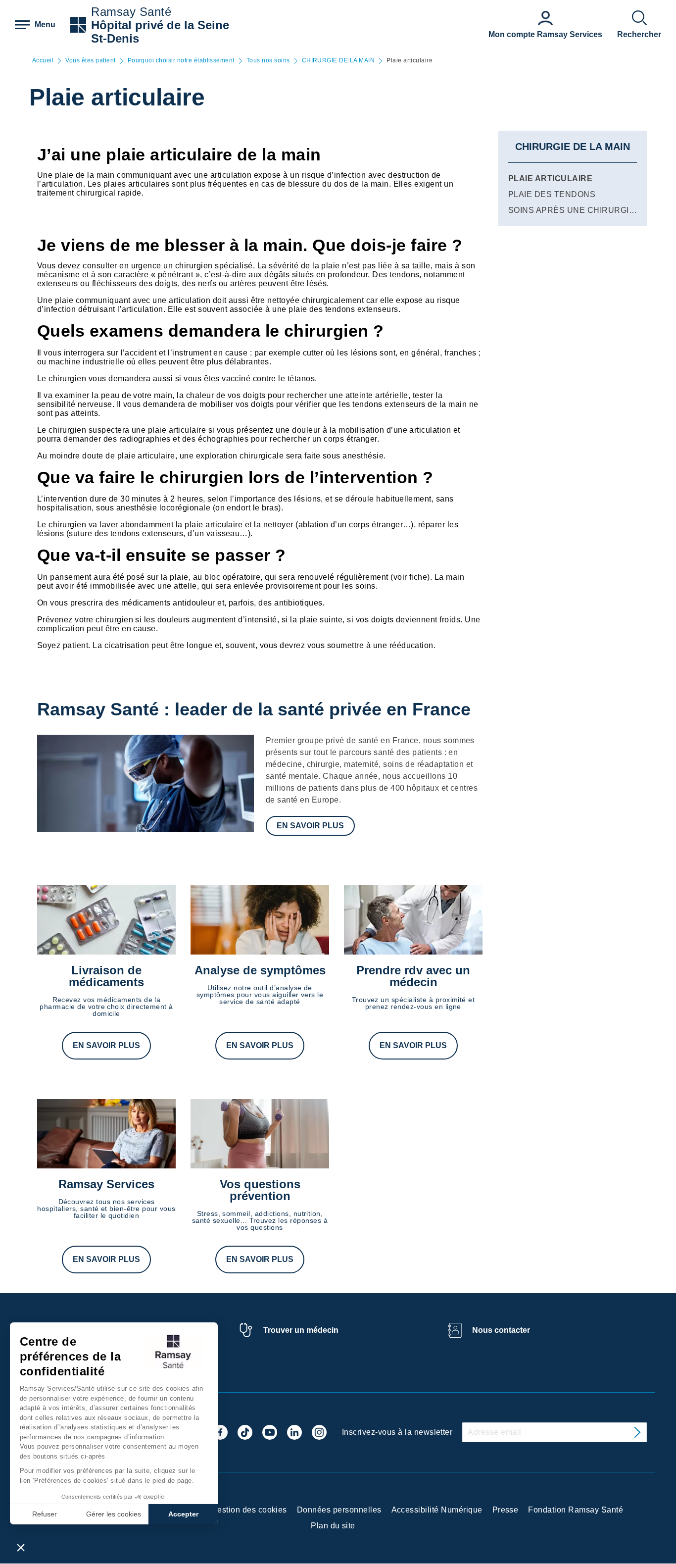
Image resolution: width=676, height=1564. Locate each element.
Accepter (183, 1514)
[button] (21, 1547)
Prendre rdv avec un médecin (413, 976)
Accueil (42, 60)
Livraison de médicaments (106, 976)
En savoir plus (310, 825)
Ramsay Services (106, 1184)
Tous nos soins (268, 60)
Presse (505, 1510)
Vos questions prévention (260, 1190)
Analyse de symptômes (260, 970)
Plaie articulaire (550, 178)
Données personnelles (339, 1510)
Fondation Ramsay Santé (575, 1510)
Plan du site (333, 1525)
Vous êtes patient (90, 60)
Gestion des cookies (249, 1510)
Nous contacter (501, 1330)
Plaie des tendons (551, 194)
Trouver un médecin (300, 1330)
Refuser (44, 1514)
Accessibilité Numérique (437, 1510)
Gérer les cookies (113, 1514)
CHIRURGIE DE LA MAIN (338, 60)
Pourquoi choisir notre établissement (181, 60)
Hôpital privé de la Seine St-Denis (160, 31)
